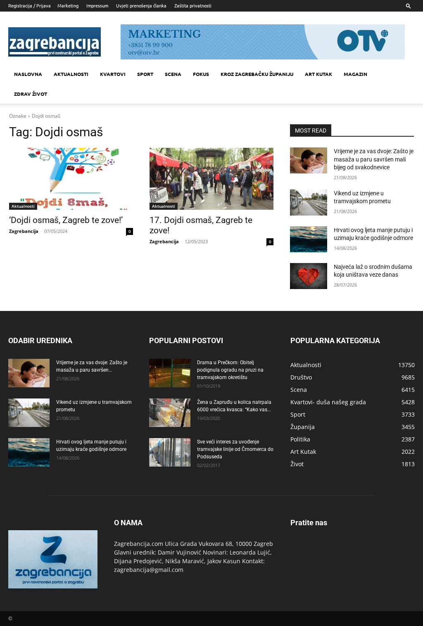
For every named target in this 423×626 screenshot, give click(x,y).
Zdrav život (30, 93)
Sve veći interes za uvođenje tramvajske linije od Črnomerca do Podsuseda (235, 449)
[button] (408, 5)
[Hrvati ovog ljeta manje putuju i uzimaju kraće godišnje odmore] (308, 239)
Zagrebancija (23, 231)
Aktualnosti (71, 74)
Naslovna (28, 74)
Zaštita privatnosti (193, 5)
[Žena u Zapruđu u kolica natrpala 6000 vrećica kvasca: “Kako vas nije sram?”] (169, 412)
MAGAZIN (355, 74)
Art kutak (318, 74)
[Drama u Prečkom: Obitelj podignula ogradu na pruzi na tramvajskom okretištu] (169, 373)
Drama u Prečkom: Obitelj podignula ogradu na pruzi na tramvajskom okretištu (230, 370)
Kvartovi (113, 74)
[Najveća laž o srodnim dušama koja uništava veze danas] (308, 276)
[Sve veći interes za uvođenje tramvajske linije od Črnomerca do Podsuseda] (169, 452)
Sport (145, 74)
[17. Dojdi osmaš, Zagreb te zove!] (211, 179)
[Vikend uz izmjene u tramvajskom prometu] (308, 203)
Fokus (201, 74)
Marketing (67, 5)
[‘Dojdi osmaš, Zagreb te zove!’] (71, 179)
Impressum (97, 5)
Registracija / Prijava (29, 5)
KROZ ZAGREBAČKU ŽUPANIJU (257, 74)
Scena (173, 74)
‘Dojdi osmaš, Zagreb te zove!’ (66, 220)
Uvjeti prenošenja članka (141, 5)
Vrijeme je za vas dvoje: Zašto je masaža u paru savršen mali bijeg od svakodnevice (373, 159)
